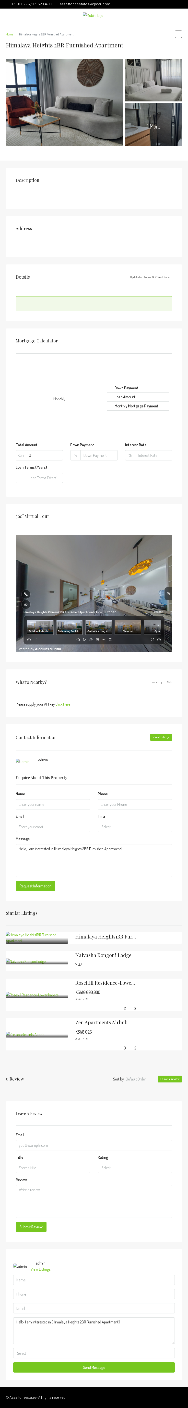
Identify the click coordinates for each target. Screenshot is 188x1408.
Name (20, 793)
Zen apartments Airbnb (101, 1022)
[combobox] (135, 827)
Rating (103, 1157)
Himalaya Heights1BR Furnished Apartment (123, 936)
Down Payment (82, 444)
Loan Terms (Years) (31, 467)
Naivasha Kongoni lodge (103, 955)
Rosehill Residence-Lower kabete (112, 982)
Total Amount (26, 444)
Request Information (35, 886)
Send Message (94, 1367)
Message (23, 838)
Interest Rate (135, 444)
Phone (103, 793)
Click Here (63, 704)
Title (19, 1157)
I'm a (101, 816)
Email (20, 816)
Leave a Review (169, 1079)
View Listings (161, 737)
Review (21, 1179)
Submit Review (31, 1226)
